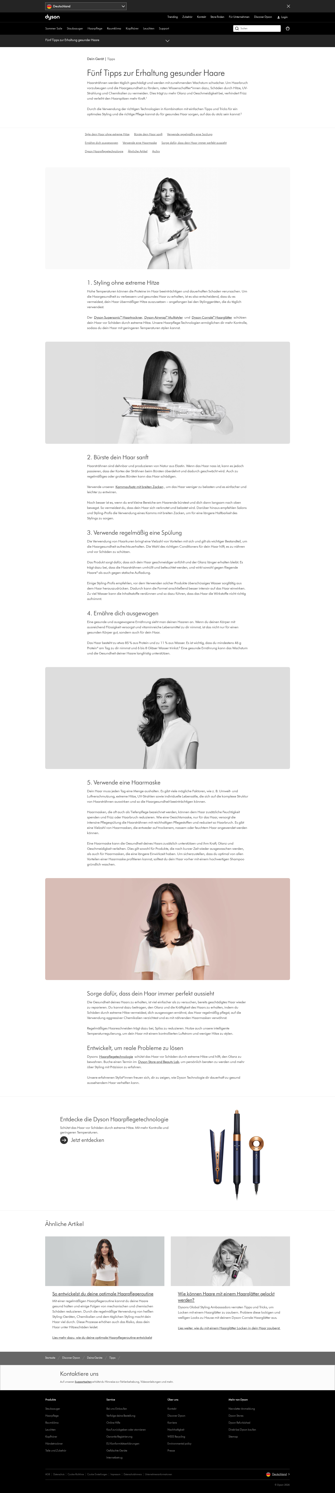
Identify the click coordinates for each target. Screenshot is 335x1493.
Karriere (172, 1422)
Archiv (156, 151)
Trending (173, 17)
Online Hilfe (113, 1422)
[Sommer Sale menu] (64, 28)
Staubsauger (75, 28)
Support (164, 28)
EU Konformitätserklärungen (122, 1443)
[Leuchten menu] (156, 28)
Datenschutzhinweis (133, 1474)
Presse (171, 1450)
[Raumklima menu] (123, 28)
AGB (47, 1474)
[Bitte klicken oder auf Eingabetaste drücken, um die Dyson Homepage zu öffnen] (52, 17)
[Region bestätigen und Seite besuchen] (288, 6)
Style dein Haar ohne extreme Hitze (107, 134)
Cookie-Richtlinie (76, 1474)
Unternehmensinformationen (158, 1474)
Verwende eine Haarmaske (140, 143)
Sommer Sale (53, 28)
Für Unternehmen (239, 17)
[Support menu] (171, 28)
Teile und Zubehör (55, 1450)
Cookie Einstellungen (97, 1474)
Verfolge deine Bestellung (120, 1415)
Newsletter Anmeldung (242, 1408)
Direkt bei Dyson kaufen (242, 1429)
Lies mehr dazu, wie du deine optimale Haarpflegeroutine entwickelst (102, 1337)
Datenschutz (58, 1474)
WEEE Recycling (176, 1436)
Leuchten (148, 28)
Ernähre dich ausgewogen (101, 143)
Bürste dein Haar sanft (148, 134)
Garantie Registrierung (119, 1436)
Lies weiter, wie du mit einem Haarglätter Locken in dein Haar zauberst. (229, 1328)
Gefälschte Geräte (116, 1450)
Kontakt (201, 17)
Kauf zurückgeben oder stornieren (126, 1429)
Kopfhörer (132, 28)
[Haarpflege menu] (104, 28)
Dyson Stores (236, 1415)
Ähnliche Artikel (138, 151)
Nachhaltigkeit (176, 1429)
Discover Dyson (263, 17)
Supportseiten (83, 1382)
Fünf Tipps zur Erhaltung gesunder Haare (72, 40)
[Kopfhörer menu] (140, 28)
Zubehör (187, 17)
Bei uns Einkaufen (116, 1408)
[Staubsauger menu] (85, 28)
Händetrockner (54, 1443)
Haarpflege (95, 28)
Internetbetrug (114, 1457)
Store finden (217, 17)
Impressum (115, 1474)
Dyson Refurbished (239, 1422)
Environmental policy (179, 1443)
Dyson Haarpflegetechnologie (104, 151)
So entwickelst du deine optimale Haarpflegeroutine (102, 1293)
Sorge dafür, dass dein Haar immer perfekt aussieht (194, 143)
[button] (278, 1474)
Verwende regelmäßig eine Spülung (189, 134)
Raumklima (114, 28)
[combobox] (86, 6)
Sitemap (233, 1436)
